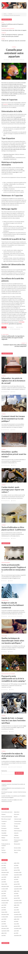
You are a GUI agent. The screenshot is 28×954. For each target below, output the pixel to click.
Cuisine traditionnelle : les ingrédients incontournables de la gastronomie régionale (12, 337)
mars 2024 (16, 895)
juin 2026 (3, 865)
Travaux (16, 852)
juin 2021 (16, 933)
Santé (2, 22)
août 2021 (16, 930)
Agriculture (16, 812)
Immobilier (3, 833)
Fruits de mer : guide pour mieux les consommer (13, 40)
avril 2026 (3, 867)
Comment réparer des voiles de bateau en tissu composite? (15, 345)
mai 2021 (3, 935)
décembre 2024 (5, 886)
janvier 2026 (17, 870)
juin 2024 (3, 893)
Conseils (7, 28)
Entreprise (12, 28)
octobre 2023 (4, 902)
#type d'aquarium (15, 329)
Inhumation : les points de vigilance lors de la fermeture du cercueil (13, 380)
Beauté (15, 816)
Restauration (17, 844)
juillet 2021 (4, 933)
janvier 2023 (17, 912)
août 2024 (3, 891)
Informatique (4, 835)
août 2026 (3, 863)
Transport (3, 852)
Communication (17, 821)
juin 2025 (3, 879)
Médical (3, 837)
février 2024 (4, 898)
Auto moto (16, 814)
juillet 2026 (16, 863)
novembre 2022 (17, 914)
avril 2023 (3, 909)
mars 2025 (16, 881)
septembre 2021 (5, 930)
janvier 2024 (17, 898)
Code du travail (17, 819)
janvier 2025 (17, 884)
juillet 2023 (16, 905)
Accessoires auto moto (6, 812)
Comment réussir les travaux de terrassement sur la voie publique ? (13, 418)
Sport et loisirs (17, 850)
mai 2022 (16, 921)
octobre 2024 (4, 888)
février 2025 (4, 884)
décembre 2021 (5, 928)
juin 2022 (3, 921)
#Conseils (11, 327)
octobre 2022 (4, 916)
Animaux (3, 814)
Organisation (4, 840)
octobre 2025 (4, 874)
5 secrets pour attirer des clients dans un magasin (13, 30)
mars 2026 (16, 867)
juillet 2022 (16, 919)
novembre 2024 (17, 886)
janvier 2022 (17, 926)
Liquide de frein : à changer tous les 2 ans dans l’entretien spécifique (13, 720)
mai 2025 (16, 879)
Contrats (3, 826)
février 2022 (4, 926)
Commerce (3, 28)
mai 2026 (16, 865)
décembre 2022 (5, 914)
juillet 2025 (16, 877)
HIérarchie (3, 830)
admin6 (13, 391)
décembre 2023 (5, 900)
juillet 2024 (16, 891)
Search (25, 1)
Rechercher (4, 770)
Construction (4, 600)
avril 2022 (3, 923)
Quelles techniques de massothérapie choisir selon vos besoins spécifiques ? (12, 640)
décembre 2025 (5, 872)
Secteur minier (17, 847)
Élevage (16, 826)
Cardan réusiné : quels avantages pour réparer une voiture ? (12, 489)
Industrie (16, 833)
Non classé (4, 635)
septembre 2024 (18, 888)
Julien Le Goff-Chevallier (18, 59)
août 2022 (3, 919)
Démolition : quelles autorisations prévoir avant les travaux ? (13, 454)
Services (3, 850)
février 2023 (4, 912)
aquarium (5, 104)
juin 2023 (3, 907)
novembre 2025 (17, 872)
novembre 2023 (17, 900)
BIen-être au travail (6, 819)
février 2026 (4, 870)
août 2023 (3, 905)
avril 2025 (3, 881)
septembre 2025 (18, 874)
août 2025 (3, 877)
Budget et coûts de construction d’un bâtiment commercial (12, 605)
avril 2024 (3, 895)
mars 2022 (16, 923)
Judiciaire (16, 835)
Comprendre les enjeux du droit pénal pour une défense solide (13, 755)
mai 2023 (16, 907)
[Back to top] (24, 950)
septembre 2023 (18, 902)
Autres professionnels (6, 816)
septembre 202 (17, 935)
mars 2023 (16, 909)
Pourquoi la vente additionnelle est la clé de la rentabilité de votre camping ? (13, 678)
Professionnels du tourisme (8, 673)
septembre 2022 (18, 916)
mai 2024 (16, 893)
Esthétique (16, 828)
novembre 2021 (17, 928)
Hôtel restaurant (5, 562)
